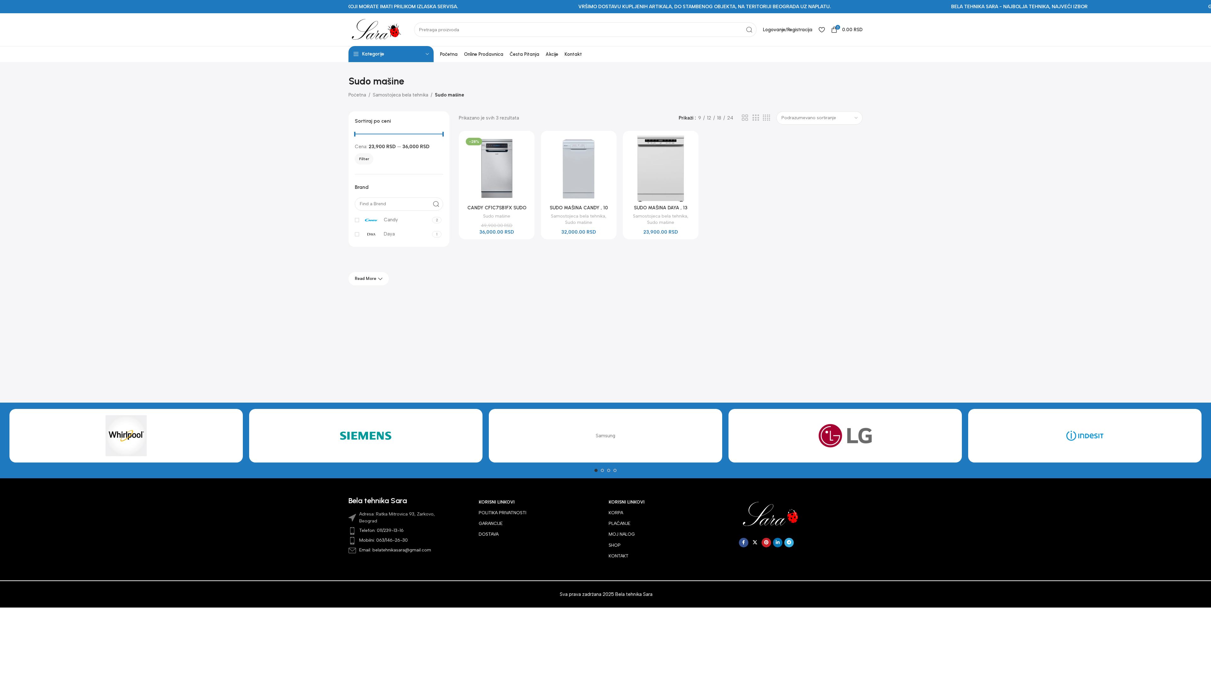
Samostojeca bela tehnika (400, 95)
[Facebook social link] (743, 542)
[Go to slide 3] (608, 470)
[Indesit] (1085, 436)
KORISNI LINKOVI (497, 502)
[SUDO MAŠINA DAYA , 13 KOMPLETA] (661, 169)
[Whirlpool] (126, 436)
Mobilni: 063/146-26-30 (383, 540)
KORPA (616, 512)
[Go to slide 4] (615, 470)
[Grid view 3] (755, 118)
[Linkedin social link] (777, 542)
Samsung (605, 436)
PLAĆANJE (619, 523)
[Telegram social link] (789, 542)
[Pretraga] (749, 29)
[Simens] (366, 436)
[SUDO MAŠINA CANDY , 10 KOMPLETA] (579, 169)
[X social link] (755, 542)
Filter (364, 159)
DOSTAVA (489, 534)
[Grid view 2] (745, 118)
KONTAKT (619, 556)
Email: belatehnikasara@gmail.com (395, 550)
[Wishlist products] (822, 29)
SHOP (615, 545)
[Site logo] (378, 29)
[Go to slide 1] (596, 470)
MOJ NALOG (622, 534)
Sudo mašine (496, 216)
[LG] (845, 436)
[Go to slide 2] (602, 470)
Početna (357, 95)
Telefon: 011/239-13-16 (381, 530)
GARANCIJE (491, 523)
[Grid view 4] (766, 118)
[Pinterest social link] (766, 542)
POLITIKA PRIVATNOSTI (502, 512)
